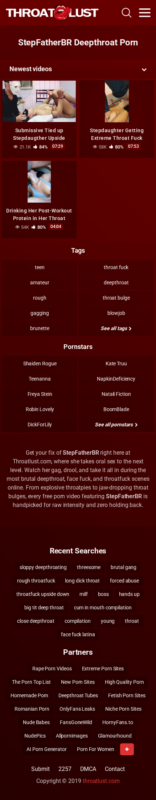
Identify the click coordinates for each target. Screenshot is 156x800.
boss (103, 594)
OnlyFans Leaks (77, 709)
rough (39, 298)
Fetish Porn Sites (126, 695)
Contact (114, 769)
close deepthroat (35, 621)
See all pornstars (114, 424)
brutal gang (123, 567)
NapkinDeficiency (116, 379)
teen (40, 267)
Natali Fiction (116, 394)
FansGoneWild (76, 722)
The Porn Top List (31, 682)
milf (83, 594)
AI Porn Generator (46, 749)
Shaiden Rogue (40, 363)
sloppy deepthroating (43, 567)
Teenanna (39, 379)
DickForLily (40, 424)
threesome (88, 567)
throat (132, 621)
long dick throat (82, 581)
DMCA (88, 769)
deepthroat (116, 282)
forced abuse (124, 581)
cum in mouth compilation (103, 607)
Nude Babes (36, 722)
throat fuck (116, 267)
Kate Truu (116, 363)
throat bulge (116, 298)
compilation (78, 621)
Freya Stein (40, 394)
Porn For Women (95, 749)
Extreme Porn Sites (103, 668)
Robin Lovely (40, 409)
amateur (39, 282)
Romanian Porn (32, 709)
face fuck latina (78, 634)
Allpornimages (72, 736)
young (108, 621)
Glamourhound (115, 736)
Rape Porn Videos (52, 668)
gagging (39, 313)
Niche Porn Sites (123, 709)
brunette (39, 328)
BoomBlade (116, 409)
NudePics (34, 736)
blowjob (116, 313)
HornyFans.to (117, 722)
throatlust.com (101, 780)
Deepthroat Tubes (78, 695)
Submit (40, 769)
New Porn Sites (78, 682)
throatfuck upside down (42, 594)
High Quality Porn (124, 682)
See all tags (114, 328)
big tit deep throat (43, 607)
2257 (64, 769)
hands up (129, 594)
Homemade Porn (29, 695)
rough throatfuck (36, 581)
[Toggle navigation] (145, 12)
